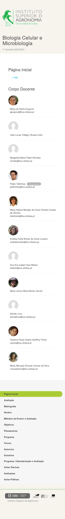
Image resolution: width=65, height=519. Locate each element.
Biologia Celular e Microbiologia (22, 40)
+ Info (15, 77)
